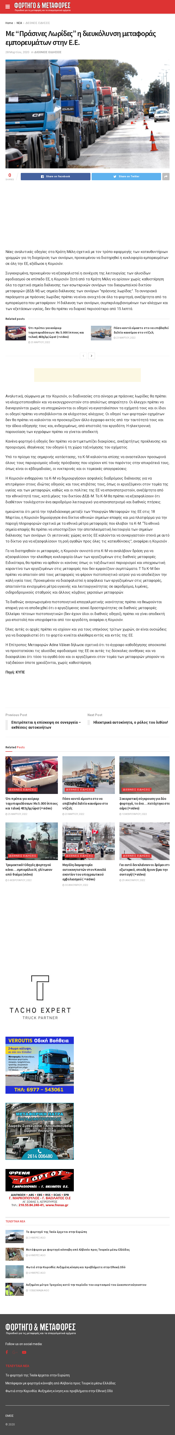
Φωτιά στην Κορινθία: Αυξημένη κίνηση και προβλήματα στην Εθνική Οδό (76, 1267)
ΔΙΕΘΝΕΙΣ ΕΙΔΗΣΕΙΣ (38, 23)
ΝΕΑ (19, 23)
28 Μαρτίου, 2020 (17, 52)
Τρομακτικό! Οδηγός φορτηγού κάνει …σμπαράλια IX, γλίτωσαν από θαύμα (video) (28, 870)
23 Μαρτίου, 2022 (126, 338)
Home (9, 23)
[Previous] (83, 356)
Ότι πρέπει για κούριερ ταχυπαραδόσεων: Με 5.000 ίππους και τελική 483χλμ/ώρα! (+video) (56, 332)
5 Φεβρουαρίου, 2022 (20, 880)
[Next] (91, 356)
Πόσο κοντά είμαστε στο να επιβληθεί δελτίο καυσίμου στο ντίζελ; (141, 330)
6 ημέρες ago (37, 1255)
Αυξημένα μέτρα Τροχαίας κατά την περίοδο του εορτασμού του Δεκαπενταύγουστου (86, 1285)
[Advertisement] (87, 375)
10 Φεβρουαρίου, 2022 (134, 814)
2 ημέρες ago (37, 1238)
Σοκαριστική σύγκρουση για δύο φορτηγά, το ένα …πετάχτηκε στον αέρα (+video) (145, 803)
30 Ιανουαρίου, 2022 (76, 885)
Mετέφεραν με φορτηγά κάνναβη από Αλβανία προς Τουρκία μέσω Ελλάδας (78, 1250)
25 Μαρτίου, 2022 (40, 342)
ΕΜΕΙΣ (9, 1415)
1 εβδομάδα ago (38, 1290)
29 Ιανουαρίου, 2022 (133, 880)
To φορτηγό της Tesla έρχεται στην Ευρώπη (56, 1232)
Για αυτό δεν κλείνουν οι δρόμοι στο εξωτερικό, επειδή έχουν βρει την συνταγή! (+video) (145, 870)
